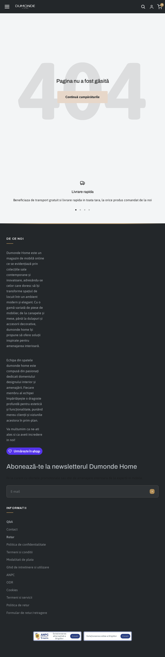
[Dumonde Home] (25, 6)
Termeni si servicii (19, 597)
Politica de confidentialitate (26, 544)
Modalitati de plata (20, 559)
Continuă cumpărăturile (82, 97)
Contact (12, 529)
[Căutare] (143, 7)
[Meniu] (7, 6)
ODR (9, 582)
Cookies (12, 590)
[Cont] (151, 7)
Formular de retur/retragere (26, 613)
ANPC (10, 575)
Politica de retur (17, 605)
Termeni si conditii (19, 552)
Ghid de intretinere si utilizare (27, 567)
